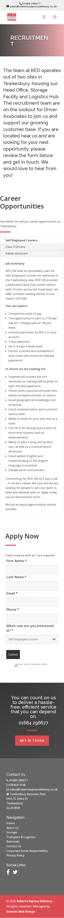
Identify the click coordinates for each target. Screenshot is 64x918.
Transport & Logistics (21, 837)
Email (12, 593)
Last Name (16, 577)
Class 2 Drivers (15, 247)
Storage (11, 832)
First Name (16, 561)
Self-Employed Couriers (22, 240)
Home (10, 823)
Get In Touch (32, 740)
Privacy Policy (15, 855)
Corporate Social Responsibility (27, 851)
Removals (13, 841)
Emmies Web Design (20, 912)
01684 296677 (18, 780)
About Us (12, 828)
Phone (12, 609)
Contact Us (13, 846)
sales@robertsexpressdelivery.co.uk (34, 789)
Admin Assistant (17, 253)
